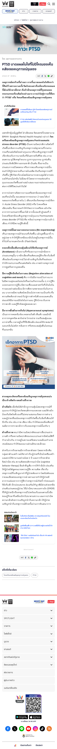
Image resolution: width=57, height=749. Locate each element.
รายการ (35, 11)
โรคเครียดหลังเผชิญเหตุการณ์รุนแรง (16, 575)
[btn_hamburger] (53, 4)
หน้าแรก (16, 20)
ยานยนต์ (49, 11)
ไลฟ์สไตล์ (24, 20)
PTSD (34, 575)
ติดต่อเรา (39, 745)
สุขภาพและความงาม (36, 20)
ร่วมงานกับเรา (25, 745)
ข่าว (23, 11)
